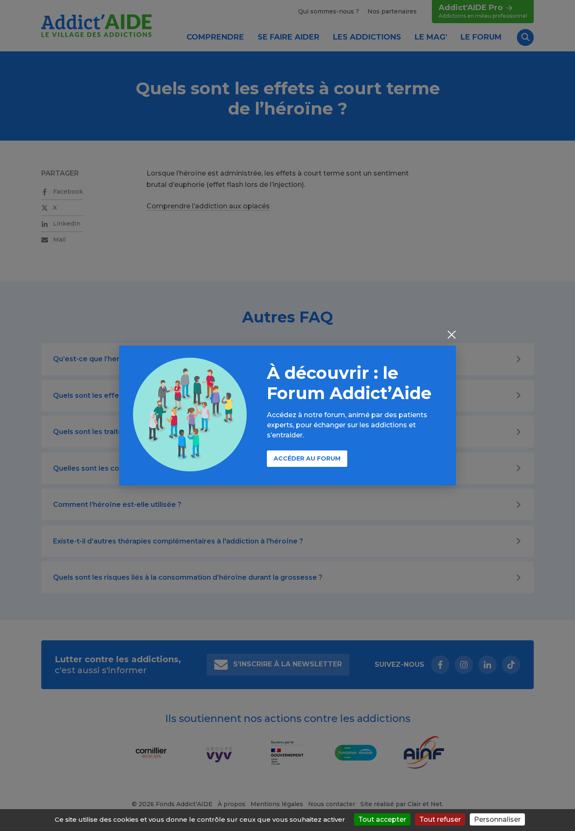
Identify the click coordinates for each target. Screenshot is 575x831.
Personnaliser (497, 819)
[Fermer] (451, 335)
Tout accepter (382, 819)
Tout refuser (440, 819)
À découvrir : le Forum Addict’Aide (349, 382)
